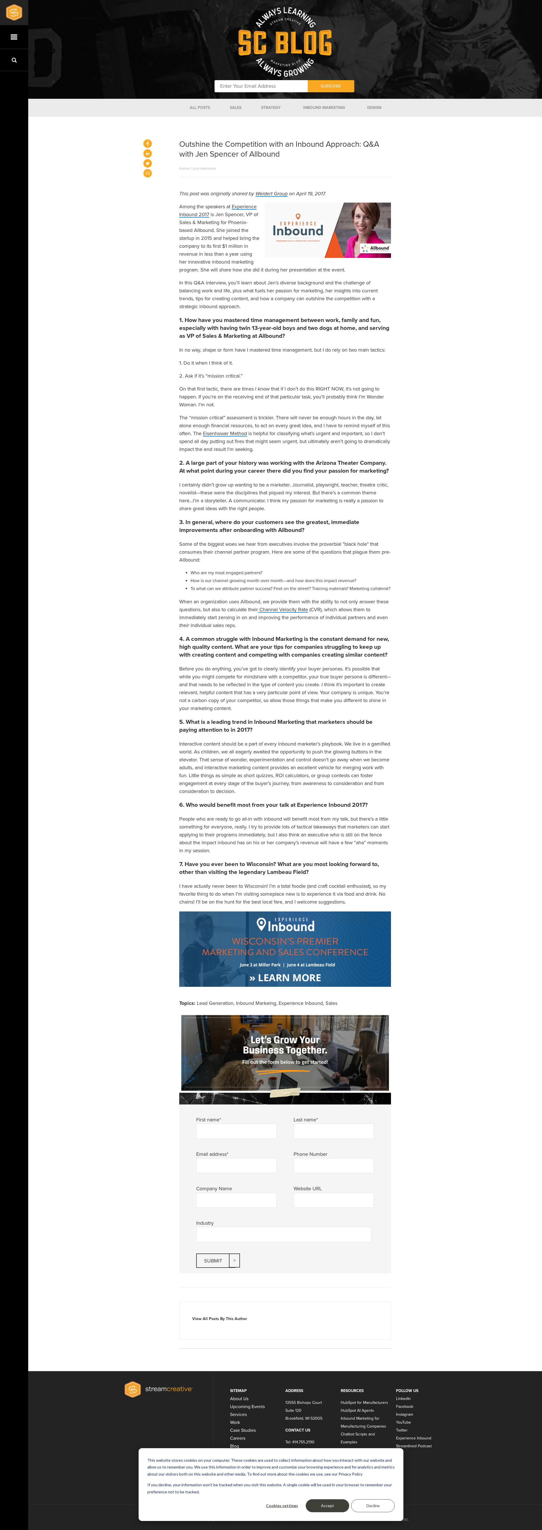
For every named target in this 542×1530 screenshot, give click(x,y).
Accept (327, 1505)
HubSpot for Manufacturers (364, 1402)
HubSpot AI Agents (357, 1410)
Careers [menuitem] (237, 1438)
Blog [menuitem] (234, 1446)
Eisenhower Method (225, 433)
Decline (373, 1505)
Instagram (404, 1414)
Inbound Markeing (256, 1003)
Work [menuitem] (235, 1422)
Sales (331, 1003)
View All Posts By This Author (219, 1318)
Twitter (402, 1430)
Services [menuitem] (238, 1414)
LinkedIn (403, 1398)
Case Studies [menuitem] (243, 1430)
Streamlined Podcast (414, 1446)
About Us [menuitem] (239, 1399)
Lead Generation (215, 1003)
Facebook (404, 1406)
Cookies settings (282, 1505)
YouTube (403, 1422)
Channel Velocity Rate (283, 609)
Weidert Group (271, 193)
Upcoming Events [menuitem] (247, 1407)
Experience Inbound (301, 1003)
